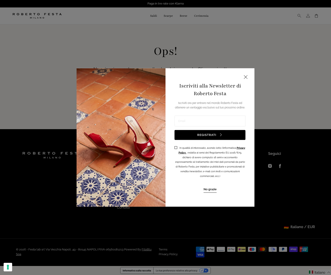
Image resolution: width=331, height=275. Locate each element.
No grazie (210, 189)
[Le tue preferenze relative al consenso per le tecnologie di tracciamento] (8, 267)
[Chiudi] (245, 77)
